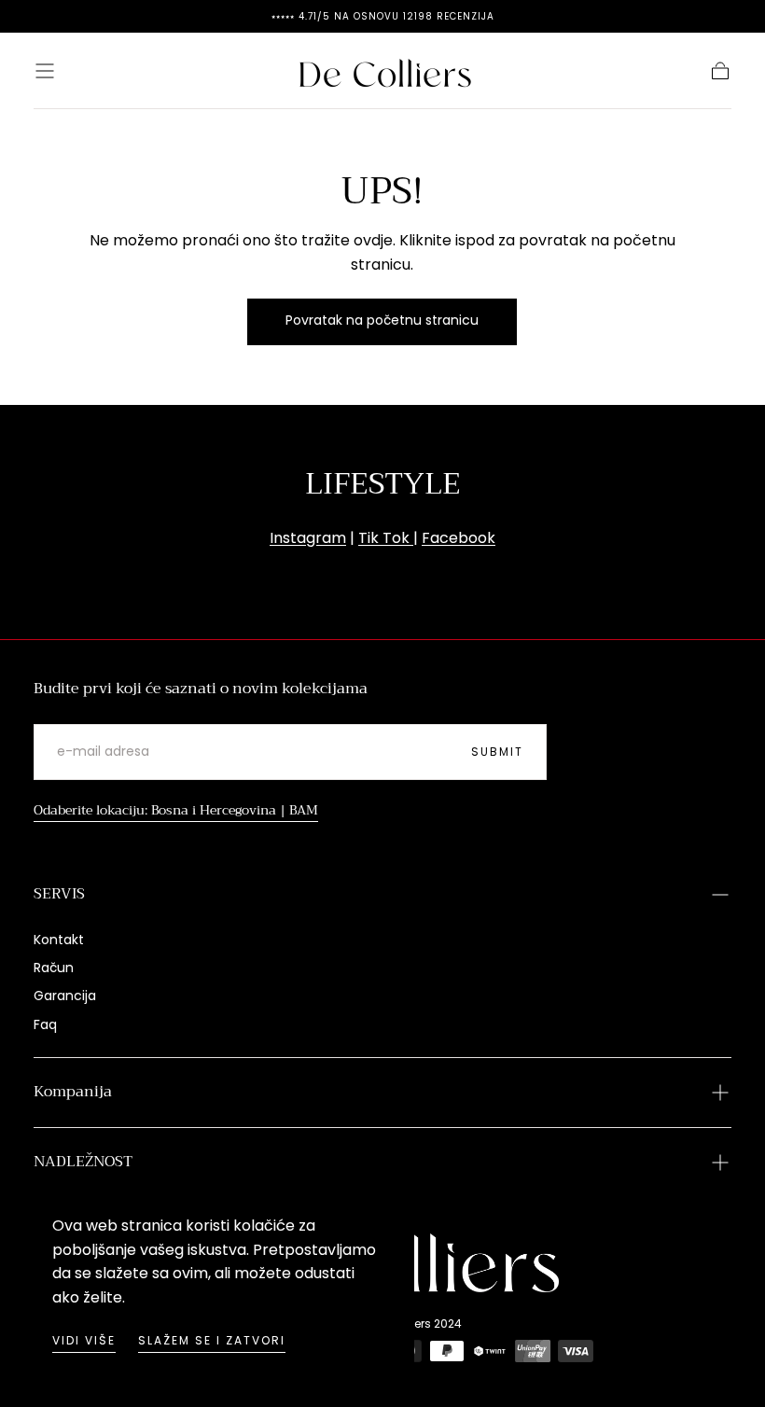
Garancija (65, 995)
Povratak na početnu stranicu (382, 320)
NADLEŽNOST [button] (83, 1162)
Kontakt (59, 939)
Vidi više (84, 1340)
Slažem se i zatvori (211, 1340)
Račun (54, 967)
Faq (45, 1024)
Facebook (458, 538)
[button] (45, 71)
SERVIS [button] (59, 894)
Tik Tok (385, 538)
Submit (497, 751)
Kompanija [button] (73, 1092)
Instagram (308, 538)
